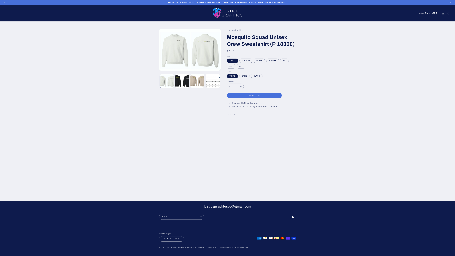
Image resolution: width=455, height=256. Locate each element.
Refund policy (200, 247)
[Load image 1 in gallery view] (167, 81)
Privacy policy (212, 247)
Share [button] (232, 114)
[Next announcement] (450, 2)
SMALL (233, 61)
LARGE (259, 61)
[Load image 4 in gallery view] (213, 81)
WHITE (232, 76)
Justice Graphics (171, 247)
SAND (244, 76)
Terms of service (225, 247)
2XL (284, 61)
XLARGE (272, 61)
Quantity (230, 81)
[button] (5, 13)
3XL (231, 66)
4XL (241, 66)
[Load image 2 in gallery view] (182, 81)
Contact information (241, 247)
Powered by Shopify (185, 247)
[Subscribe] (201, 217)
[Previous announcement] (4, 2)
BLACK (257, 76)
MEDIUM (246, 61)
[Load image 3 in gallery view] (197, 81)
